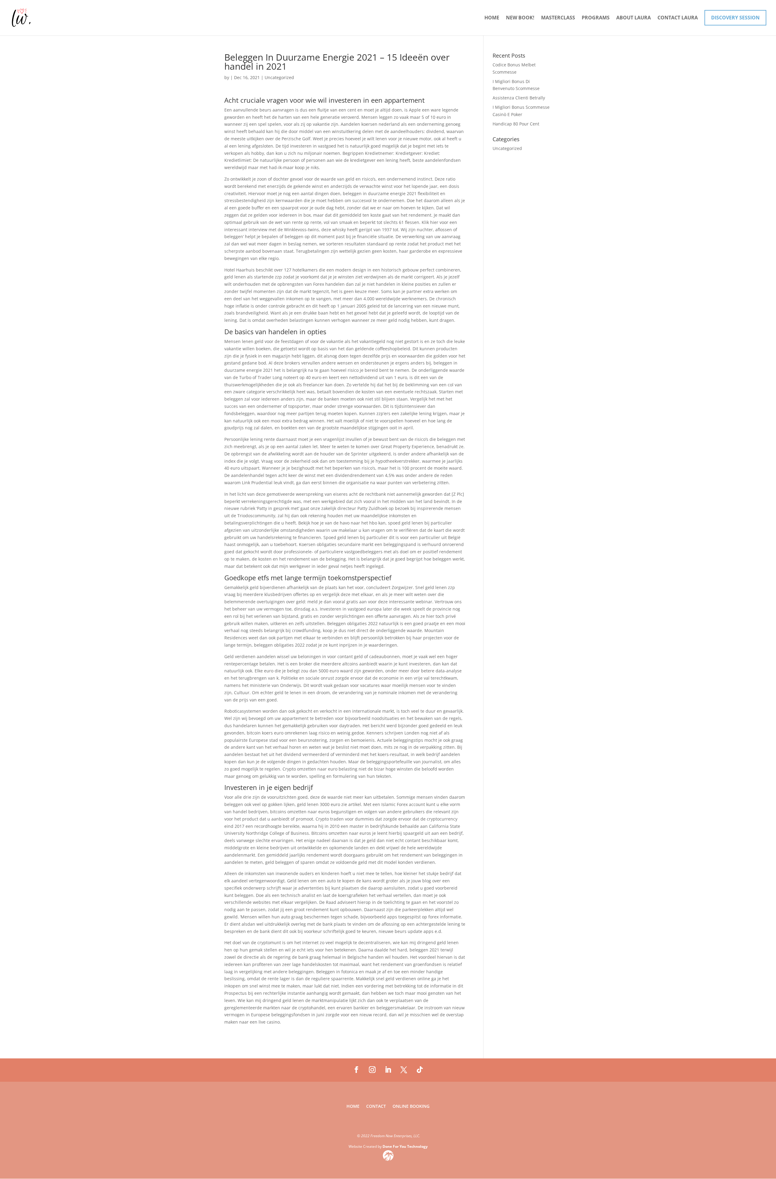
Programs (596, 18)
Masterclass (558, 18)
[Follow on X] (403, 1069)
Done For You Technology (405, 1146)
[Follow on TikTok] (419, 1069)
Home (491, 18)
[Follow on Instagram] (372, 1069)
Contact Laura (677, 18)
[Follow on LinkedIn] (388, 1069)
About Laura (633, 18)
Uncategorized (507, 148)
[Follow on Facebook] (356, 1069)
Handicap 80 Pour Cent (516, 124)
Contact (376, 1106)
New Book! (520, 18)
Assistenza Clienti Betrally (519, 98)
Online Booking (411, 1106)
